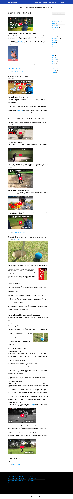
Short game (19, 71)
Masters (54, 44)
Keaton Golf (13, 2)
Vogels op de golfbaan (56, 67)
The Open (54, 63)
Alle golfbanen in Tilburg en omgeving (15, 486)
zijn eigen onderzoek (15, 354)
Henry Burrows (30, 476)
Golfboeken (14, 71)
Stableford (54, 61)
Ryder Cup (54, 57)
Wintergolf (24, 71)
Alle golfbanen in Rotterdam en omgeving (16, 474)
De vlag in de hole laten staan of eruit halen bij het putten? (27, 237)
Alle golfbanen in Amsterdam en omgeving (16, 478)
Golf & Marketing (55, 27)
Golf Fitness (54, 29)
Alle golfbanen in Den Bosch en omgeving (16, 484)
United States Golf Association (19, 300)
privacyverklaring (31, 480)
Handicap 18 (14, 232)
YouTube (24, 232)
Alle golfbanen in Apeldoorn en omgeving (16, 482)
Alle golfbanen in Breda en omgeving (15, 489)
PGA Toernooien (55, 53)
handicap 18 (20, 110)
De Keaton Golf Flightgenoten (33, 478)
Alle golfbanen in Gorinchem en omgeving (16, 491)
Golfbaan (54, 31)
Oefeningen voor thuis (56, 48)
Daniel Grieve (19, 41)
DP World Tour (55, 25)
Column (53, 23)
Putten (13, 464)
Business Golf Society (56, 21)
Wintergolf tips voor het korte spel (19, 12)
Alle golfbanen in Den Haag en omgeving (16, 476)
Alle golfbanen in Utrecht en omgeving (15, 480)
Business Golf (54, 19)
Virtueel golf (54, 65)
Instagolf (54, 42)
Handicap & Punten (56, 38)
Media (53, 46)
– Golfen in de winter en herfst (14, 68)
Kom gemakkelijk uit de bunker (18, 76)
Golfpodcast (54, 36)
